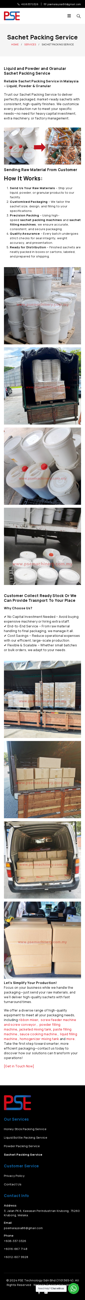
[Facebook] (39, 1292)
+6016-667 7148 (15, 1249)
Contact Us (13, 1184)
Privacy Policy (14, 1176)
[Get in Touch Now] (19, 1066)
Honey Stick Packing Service (25, 1129)
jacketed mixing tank (35, 1029)
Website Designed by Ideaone (55, 1285)
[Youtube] (45, 1292)
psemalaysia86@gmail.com (23, 1228)
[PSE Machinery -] (12, 15)
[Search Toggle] (78, 16)
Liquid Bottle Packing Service (25, 1137)
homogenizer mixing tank (39, 1039)
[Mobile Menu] (70, 15)
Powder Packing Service (22, 1146)
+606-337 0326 (15, 1241)
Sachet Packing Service (23, 1154)
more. (71, 1039)
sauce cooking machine (38, 1034)
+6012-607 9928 (16, 1257)
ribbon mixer (28, 1020)
